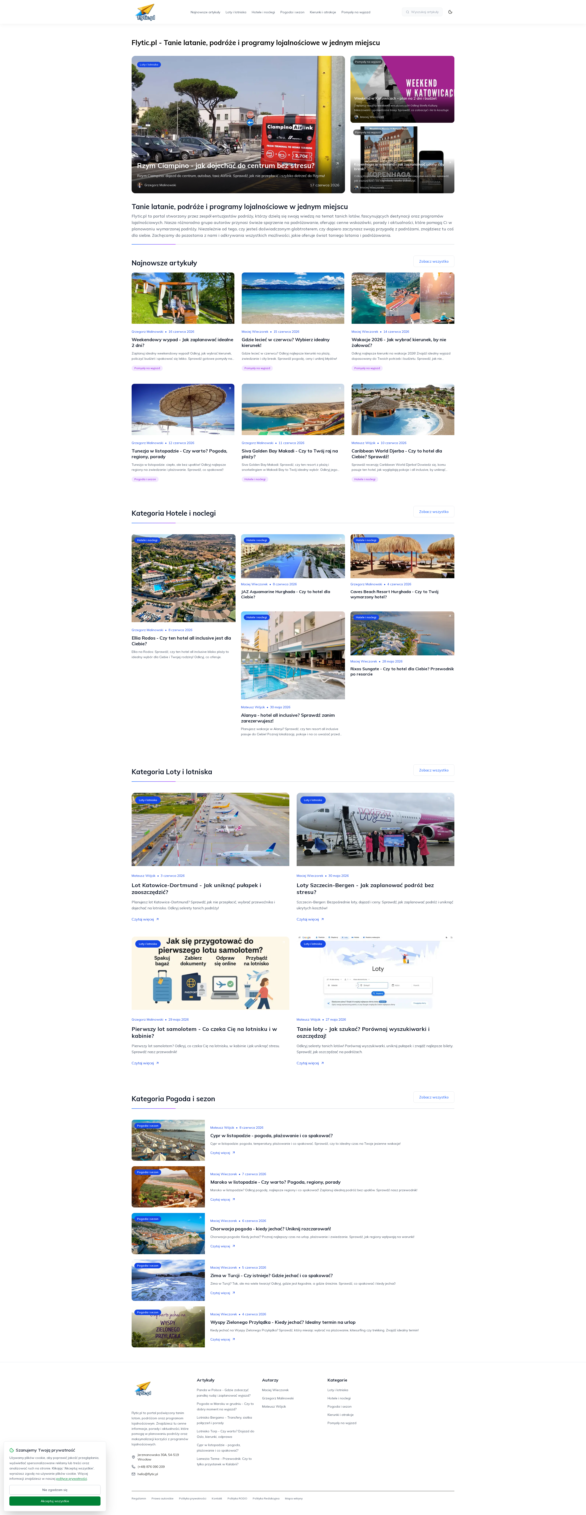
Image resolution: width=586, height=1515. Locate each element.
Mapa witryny (294, 1498)
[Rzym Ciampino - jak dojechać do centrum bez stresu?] (238, 124)
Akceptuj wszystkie (55, 1501)
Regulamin (139, 1498)
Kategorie (337, 1380)
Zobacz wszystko (434, 261)
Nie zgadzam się (55, 1490)
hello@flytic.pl (148, 1474)
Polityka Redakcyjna (266, 1498)
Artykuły (205, 1380)
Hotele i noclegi (263, 12)
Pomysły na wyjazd (356, 12)
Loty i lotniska (236, 12)
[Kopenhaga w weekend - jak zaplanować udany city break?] (402, 159)
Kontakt (217, 1498)
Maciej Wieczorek (255, 332)
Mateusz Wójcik (363, 443)
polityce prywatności (71, 1479)
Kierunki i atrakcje (323, 12)
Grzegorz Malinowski (147, 332)
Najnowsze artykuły (205, 12)
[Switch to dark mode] (450, 12)
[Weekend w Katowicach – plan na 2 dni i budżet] (402, 89)
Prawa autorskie (163, 1498)
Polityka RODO (237, 1498)
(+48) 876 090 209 (151, 1467)
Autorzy (270, 1380)
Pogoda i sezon (292, 12)
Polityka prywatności (192, 1498)
